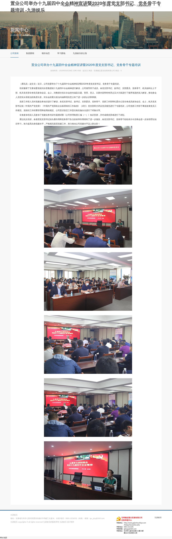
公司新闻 (14, 53)
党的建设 (118, 6)
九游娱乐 (66, 6)
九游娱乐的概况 (81, 6)
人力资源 (129, 6)
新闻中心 (95, 6)
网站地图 (3, 538)
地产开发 (106, 6)
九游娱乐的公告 (80, 53)
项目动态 (46, 53)
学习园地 (61, 53)
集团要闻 (30, 53)
